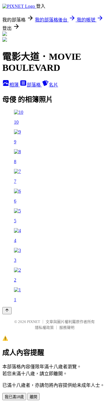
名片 (53, 84)
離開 (33, 397)
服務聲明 (66, 327)
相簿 (14, 84)
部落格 (34, 84)
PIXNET (33, 322)
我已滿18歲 (14, 397)
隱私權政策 (44, 327)
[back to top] (7, 310)
